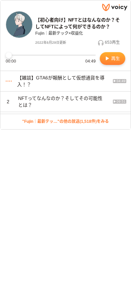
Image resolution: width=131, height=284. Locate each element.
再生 (115, 58)
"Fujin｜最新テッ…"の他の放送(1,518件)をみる (65, 121)
